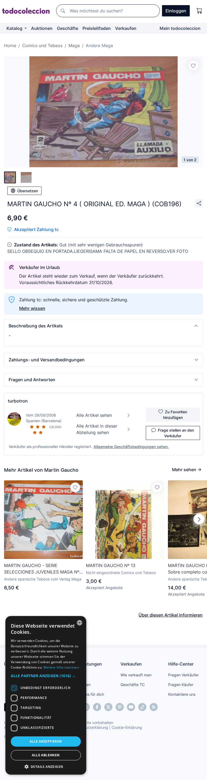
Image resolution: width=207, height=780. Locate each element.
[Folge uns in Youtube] (131, 707)
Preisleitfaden (96, 28)
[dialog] (45, 695)
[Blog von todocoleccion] (154, 707)
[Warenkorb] (199, 10)
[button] (103, 326)
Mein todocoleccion (180, 28)
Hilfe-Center (181, 664)
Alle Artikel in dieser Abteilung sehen (96, 429)
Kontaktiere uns (181, 694)
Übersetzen (27, 190)
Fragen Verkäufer (183, 675)
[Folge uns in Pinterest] (120, 707)
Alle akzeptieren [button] (46, 741)
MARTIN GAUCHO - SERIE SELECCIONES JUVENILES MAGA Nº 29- (41, 569)
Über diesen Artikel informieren (171, 615)
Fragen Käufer (180, 684)
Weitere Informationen (61, 667)
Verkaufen (125, 28)
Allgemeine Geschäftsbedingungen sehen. (131, 446)
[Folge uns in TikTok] (142, 707)
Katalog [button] (14, 28)
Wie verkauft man (135, 675)
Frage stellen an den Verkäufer (176, 433)
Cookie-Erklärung (127, 727)
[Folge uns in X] (108, 707)
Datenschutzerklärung (88, 727)
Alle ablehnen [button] (46, 755)
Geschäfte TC (132, 684)
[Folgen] (193, 65)
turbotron (18, 401)
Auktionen (42, 28)
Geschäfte (67, 28)
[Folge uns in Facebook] (97, 707)
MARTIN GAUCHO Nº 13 (110, 565)
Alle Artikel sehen (94, 415)
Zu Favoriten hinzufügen (175, 415)
